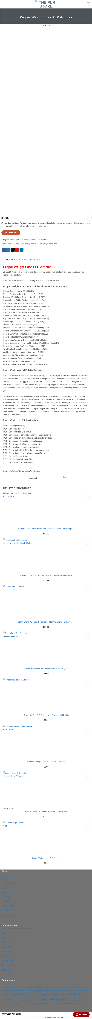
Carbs (8, 244)
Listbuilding (41, 995)
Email (72, 987)
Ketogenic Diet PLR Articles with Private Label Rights (46, 715)
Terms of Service (9, 965)
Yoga (80, 1004)
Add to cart (11, 233)
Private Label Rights (38, 244)
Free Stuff (6, 897)
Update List (7, 892)
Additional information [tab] (29, 259)
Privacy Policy (8, 956)
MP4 (42, 1000)
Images (13, 995)
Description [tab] (11, 259)
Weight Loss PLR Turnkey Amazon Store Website (46, 811)
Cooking (58, 987)
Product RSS (7, 906)
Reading (78, 1000)
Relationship (84, 1000)
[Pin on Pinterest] (17, 250)
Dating (63, 987)
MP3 (37, 1000)
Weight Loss (52, 244)
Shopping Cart (8, 947)
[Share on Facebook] (4, 250)
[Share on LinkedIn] (22, 250)
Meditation (13, 1000)
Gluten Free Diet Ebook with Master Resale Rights (46, 668)
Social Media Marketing (26, 1004)
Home (8, 994)
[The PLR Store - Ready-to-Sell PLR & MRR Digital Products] (46, 4)
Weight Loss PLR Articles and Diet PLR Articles (28, 240)
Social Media (13, 1004)
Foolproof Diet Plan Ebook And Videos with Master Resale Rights (46, 529)
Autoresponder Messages (24, 987)
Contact (5, 933)
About (4, 879)
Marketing (59, 994)
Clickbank (53, 987)
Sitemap (5, 911)
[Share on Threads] (13, 250)
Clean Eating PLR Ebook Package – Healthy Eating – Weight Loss (46, 622)
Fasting (27, 244)
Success (50, 1004)
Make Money (50, 994)
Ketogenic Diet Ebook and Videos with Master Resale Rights (46, 575)
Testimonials (7, 901)
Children (46, 987)
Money (25, 1000)
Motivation (31, 1000)
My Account (7, 938)
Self (3, 1004)
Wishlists (5, 942)
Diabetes (15, 244)
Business (39, 987)
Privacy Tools (7, 961)
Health (60, 990)
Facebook (13, 990)
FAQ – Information (9, 951)
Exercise (5, 990)
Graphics (53, 990)
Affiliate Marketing (7, 987)
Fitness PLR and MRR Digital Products (33, 990)
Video (65, 1004)
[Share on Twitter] (8, 250)
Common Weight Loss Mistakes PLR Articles (46, 762)
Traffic (56, 1004)
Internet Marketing (31, 994)
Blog (4, 888)
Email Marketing (78, 987)
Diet (21, 244)
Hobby (4, 995)
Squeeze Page (40, 1004)
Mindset (20, 1000)
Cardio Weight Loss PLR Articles (46, 858)
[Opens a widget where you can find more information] (81, 1015)
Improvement (20, 995)
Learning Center (9, 883)
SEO (6, 1004)
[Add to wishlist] (89, 218)
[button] (3, 4)
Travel (60, 1004)
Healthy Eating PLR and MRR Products (76, 990)
